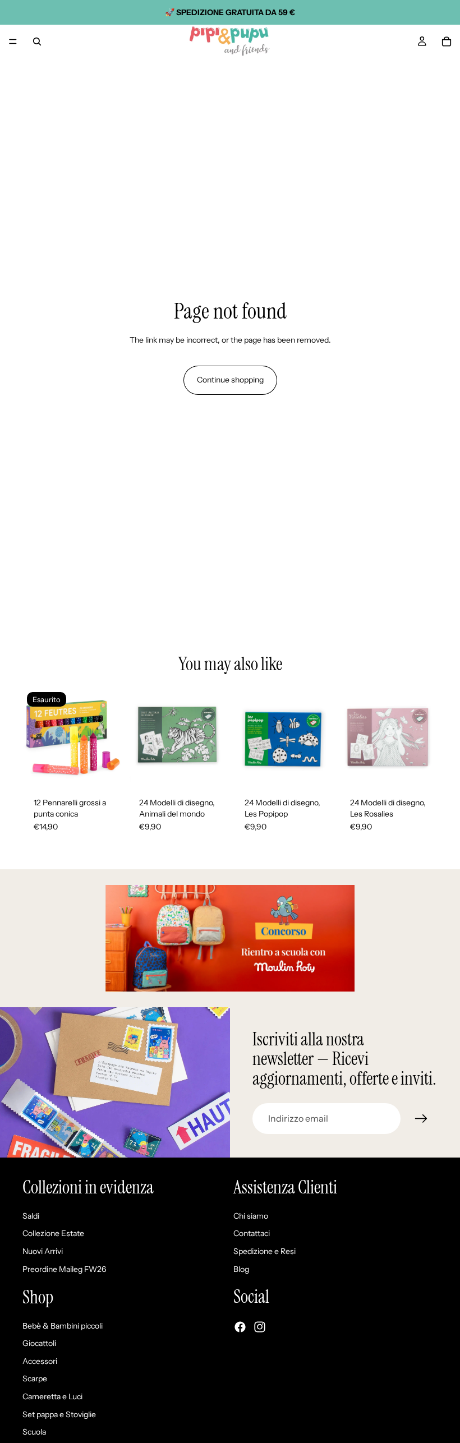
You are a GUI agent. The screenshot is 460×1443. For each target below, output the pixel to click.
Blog (241, 1269)
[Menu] (13, 41)
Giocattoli (39, 1343)
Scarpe (34, 1378)
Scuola (34, 1432)
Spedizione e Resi (264, 1251)
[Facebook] (240, 1327)
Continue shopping (230, 380)
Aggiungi (218, 768)
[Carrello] (446, 41)
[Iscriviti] (421, 1119)
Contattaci (251, 1233)
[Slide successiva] (108, 737)
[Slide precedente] (34, 737)
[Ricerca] (37, 41)
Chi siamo (250, 1215)
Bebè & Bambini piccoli (62, 1325)
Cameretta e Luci (52, 1396)
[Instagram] (259, 1327)
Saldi (30, 1215)
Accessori (39, 1361)
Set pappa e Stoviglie (59, 1414)
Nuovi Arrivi (42, 1251)
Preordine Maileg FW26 (64, 1269)
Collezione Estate (53, 1233)
